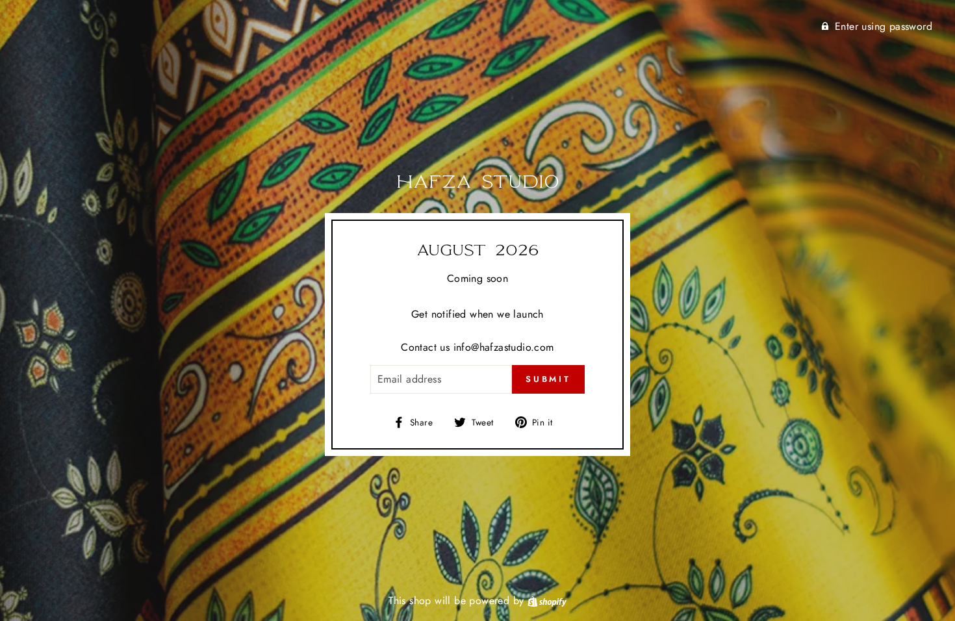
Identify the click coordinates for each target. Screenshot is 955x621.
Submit (548, 379)
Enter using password (883, 26)
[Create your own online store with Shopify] (547, 600)
